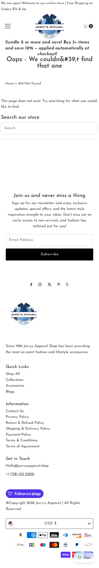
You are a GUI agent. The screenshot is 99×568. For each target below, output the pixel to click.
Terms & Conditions (21, 440)
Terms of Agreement (22, 446)
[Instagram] (40, 285)
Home (9, 83)
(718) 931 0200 (22, 474)
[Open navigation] (7, 26)
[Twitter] (49, 285)
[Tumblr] (67, 285)
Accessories (15, 386)
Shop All (13, 374)
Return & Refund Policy (25, 423)
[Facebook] (31, 285)
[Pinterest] (58, 285)
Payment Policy (18, 435)
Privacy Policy (17, 417)
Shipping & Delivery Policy (28, 429)
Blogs (10, 392)
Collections (14, 380)
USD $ (50, 523)
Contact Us (15, 411)
